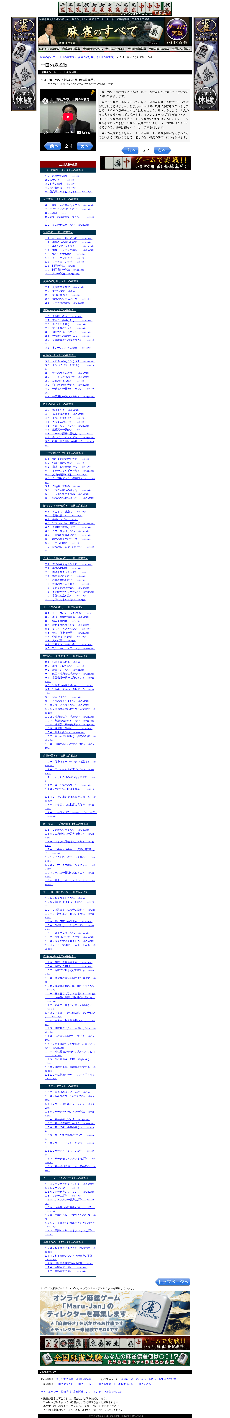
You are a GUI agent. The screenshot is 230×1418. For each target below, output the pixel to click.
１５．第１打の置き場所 (66, 254)
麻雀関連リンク (82, 1391)
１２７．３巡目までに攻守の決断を (70, 909)
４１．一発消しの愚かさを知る (70, 396)
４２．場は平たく (62, 410)
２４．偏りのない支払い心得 (68, 299)
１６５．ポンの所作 (63, 1187)
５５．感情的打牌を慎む (66, 474)
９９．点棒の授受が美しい (67, 701)
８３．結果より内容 (63, 621)
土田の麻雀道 (66, 57)
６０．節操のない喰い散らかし (70, 498)
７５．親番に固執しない (66, 580)
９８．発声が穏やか (63, 697)
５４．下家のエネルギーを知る (70, 470)
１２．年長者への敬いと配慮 (68, 242)
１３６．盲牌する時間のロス (68, 966)
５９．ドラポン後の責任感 (67, 494)
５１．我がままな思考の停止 (68, 459)
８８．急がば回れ (60, 640)
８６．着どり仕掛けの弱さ (67, 632)
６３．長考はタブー (61, 519)
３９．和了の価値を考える (67, 384)
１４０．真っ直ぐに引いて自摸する (70, 993)
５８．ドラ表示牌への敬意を (68, 490)
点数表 (152, 1379)
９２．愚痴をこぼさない (66, 665)
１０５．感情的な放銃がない (68, 728)
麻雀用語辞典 (83, 1379)
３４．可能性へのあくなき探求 (70, 361)
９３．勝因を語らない (65, 669)
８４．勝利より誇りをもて (67, 625)
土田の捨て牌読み (123, 1384)
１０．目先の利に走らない (67, 224)
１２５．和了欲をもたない (65, 898)
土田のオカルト (84, 1384)
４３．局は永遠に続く (65, 414)
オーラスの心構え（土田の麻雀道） (63, 607)
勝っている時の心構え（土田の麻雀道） (65, 505)
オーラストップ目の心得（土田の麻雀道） (67, 823)
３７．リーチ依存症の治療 (67, 377)
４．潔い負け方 (61, 187)
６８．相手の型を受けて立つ (68, 539)
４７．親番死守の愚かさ (64, 429)
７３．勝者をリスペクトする (66, 572)
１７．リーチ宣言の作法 (66, 261)
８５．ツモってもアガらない (68, 628)
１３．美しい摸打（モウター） (70, 246)
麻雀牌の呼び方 (167, 1379)
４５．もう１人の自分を (66, 421)
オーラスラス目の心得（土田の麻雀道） (65, 892)
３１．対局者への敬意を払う (68, 336)
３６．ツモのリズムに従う (67, 373)
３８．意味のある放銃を (66, 380)
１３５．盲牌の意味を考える (68, 962)
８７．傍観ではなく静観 (66, 636)
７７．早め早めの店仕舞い (67, 587)
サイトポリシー (49, 1391)
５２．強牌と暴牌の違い (66, 462)
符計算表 (141, 1379)
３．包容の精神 (61, 183)
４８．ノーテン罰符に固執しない (69, 433)
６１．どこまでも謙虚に (66, 511)
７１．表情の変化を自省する (68, 564)
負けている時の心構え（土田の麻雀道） (65, 558)
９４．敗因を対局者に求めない (70, 673)
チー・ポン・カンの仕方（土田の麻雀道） (67, 1178)
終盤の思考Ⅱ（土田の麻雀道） (60, 755)
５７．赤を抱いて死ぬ (63, 486)
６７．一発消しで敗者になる (68, 535)
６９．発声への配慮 (63, 543)
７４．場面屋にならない (66, 576)
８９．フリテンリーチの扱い (68, 644)
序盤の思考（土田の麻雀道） (59, 310)
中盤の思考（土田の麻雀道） (59, 355)
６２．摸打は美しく (63, 515)
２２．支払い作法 (60, 291)
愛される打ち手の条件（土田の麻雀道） (65, 656)
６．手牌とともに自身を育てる (70, 205)
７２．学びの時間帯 (63, 568)
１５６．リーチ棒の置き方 (67, 1119)
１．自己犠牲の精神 (63, 176)
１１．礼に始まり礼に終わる (68, 238)
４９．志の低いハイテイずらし (70, 437)
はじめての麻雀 (64, 1379)
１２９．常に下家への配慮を (68, 921)
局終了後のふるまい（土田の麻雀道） (64, 1242)
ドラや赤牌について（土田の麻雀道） (64, 453)
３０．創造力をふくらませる (68, 332)
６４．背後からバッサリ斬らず (70, 523)
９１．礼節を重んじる (63, 662)
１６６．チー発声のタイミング (70, 1191)
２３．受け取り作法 (63, 295)
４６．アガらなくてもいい (67, 425)
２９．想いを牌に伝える (66, 328)
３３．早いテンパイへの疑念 (68, 347)
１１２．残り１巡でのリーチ (68, 785)
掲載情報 (66, 1391)
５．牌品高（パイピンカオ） (68, 191)
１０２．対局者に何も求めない (70, 716)
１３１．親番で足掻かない (67, 933)
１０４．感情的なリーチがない (70, 724)
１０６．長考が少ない (65, 732)
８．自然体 (56, 213)
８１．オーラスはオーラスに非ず (69, 613)
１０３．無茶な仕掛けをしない (70, 720)
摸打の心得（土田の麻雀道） (59, 956)
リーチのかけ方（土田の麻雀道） (62, 1086)
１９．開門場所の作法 (65, 269)
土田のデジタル (64, 1384)
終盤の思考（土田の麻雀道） (59, 404)
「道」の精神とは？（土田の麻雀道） (64, 170)
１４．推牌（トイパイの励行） (70, 250)
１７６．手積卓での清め (66, 1267)
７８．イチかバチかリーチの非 (70, 591)
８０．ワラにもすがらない (65, 599)
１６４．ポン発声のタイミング (70, 1184)
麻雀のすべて (47, 57)
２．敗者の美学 (61, 179)
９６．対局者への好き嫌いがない (69, 685)
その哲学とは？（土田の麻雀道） (62, 199)
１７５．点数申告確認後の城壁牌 (69, 1263)
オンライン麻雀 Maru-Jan (107, 1391)
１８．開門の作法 (60, 265)
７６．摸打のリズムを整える (68, 584)
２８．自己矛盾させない (66, 324)
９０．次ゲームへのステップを (70, 648)
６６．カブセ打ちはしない (67, 531)
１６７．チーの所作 (63, 1195)
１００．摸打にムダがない (67, 705)
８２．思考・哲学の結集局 (67, 617)
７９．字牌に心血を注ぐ (66, 595)
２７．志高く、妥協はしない (68, 320)
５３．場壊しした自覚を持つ (68, 466)
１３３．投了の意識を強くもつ (70, 941)
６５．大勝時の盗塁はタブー (68, 527)
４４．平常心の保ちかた (66, 418)
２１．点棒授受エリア (65, 287)
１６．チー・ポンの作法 (66, 258)
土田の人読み (143, 1384)
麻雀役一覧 (127, 1379)
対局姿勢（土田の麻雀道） (58, 232)
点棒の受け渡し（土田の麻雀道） (97, 57)
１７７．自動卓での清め (66, 1271)
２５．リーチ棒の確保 (65, 302)
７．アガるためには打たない (68, 209)
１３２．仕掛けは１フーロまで (70, 937)
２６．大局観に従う (63, 316)
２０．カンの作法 (62, 273)
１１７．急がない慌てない (67, 829)
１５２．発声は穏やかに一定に (68, 1092)
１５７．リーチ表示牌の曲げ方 (70, 1123)
